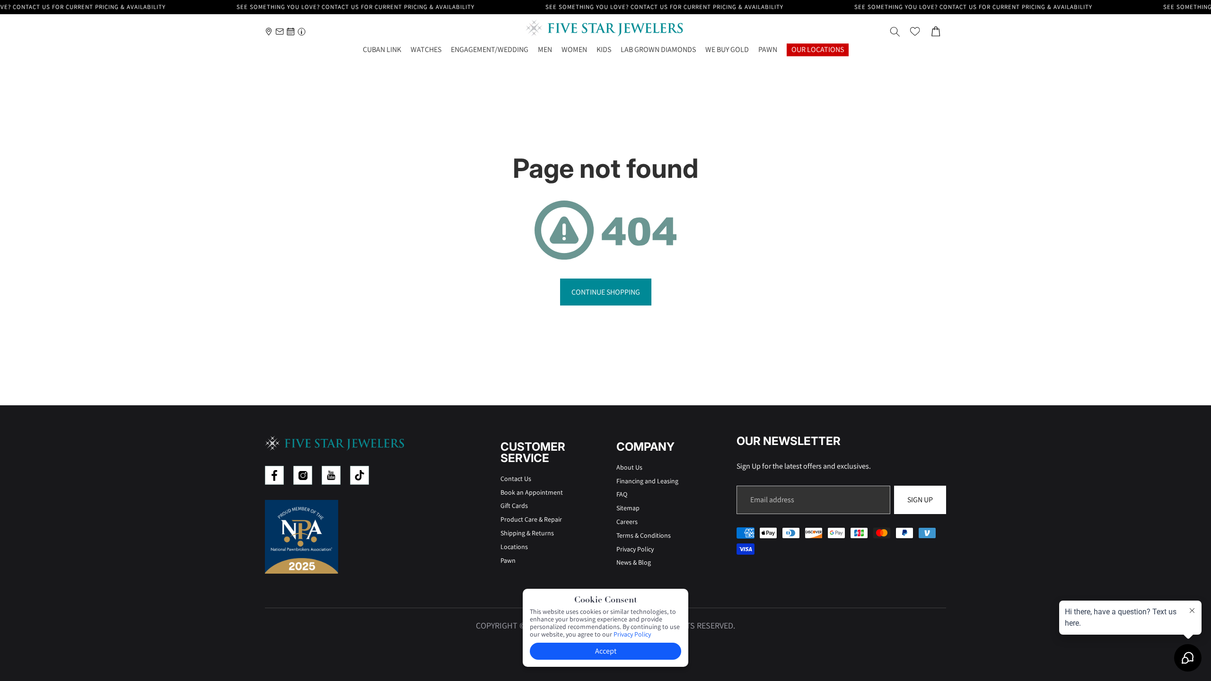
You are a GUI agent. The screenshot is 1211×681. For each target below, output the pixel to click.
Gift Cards (514, 505)
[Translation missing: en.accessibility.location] (269, 31)
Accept (605, 651)
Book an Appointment (531, 492)
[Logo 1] (274, 475)
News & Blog (633, 562)
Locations (514, 546)
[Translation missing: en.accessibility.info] (302, 31)
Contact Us (515, 478)
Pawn (508, 560)
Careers (627, 521)
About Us (629, 467)
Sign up (920, 500)
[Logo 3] (331, 475)
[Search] (895, 31)
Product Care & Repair (531, 519)
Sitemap (628, 508)
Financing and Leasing (647, 481)
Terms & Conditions (643, 535)
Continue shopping (605, 292)
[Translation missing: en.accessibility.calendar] (291, 31)
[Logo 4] (359, 475)
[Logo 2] (302, 475)
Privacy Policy (635, 549)
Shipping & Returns (527, 533)
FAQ (621, 494)
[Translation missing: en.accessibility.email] (280, 31)
